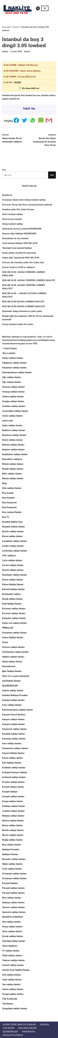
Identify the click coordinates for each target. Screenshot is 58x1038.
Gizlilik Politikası (13, 1035)
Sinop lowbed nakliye (12, 224)
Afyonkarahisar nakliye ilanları (17, 372)
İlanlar (16, 27)
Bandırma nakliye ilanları (14, 435)
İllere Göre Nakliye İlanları (19, 1024)
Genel (27, 51)
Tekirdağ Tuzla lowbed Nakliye (17, 248)
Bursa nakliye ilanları (12, 536)
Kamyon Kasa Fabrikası (13, 714)
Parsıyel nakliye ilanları (13, 893)
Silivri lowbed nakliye (12, 214)
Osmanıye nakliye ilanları (14, 878)
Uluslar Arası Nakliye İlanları (16, 970)
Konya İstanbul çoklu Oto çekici (17, 324)
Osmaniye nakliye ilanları (14, 873)
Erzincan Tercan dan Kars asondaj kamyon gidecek (27, 204)
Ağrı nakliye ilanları (11, 382)
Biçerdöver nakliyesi (12, 459)
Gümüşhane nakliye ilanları (15, 652)
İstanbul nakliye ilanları (13, 700)
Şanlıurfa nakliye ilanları (14, 912)
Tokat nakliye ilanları (12, 955)
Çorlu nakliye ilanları (12, 560)
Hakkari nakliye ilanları (13, 656)
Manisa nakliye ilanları (13, 820)
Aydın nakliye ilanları (12, 425)
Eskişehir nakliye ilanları (14, 618)
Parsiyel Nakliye (10, 883)
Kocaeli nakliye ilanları (13, 787)
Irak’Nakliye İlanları (11, 681)
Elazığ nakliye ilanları (12, 599)
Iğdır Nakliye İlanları (12, 671)
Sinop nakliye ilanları (12, 926)
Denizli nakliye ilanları (13, 570)
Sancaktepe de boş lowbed (15, 238)
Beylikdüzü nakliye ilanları (15, 454)
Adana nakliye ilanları (12, 358)
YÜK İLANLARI (9, 999)
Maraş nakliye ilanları (12, 825)
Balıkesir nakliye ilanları (13, 430)
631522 (17, 82)
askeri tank (7, 420)
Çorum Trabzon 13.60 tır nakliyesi (18, 267)
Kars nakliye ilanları (11, 743)
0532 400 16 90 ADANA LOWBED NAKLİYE (23, 301)
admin (5, 51)
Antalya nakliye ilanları (13, 401)
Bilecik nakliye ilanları (12, 464)
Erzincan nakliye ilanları (13, 608)
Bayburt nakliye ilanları (13, 449)
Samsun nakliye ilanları (13, 907)
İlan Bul (44, 1024)
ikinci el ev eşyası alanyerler (15, 676)
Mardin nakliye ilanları (13, 830)
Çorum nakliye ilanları (13, 565)
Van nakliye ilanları (11, 984)
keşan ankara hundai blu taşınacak (19, 253)
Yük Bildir (8, 1028)
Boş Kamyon (8, 497)
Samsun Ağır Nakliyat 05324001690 (19, 233)
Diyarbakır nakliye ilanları (14, 575)
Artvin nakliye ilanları (12, 416)
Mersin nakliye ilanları (13, 835)
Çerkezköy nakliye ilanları (14, 550)
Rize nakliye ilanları (11, 897)
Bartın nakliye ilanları (12, 440)
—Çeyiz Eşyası (9, 348)
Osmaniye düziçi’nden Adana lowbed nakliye (24, 200)
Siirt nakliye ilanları (11, 922)
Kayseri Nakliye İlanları (13, 753)
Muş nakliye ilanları (11, 844)
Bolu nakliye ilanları (11, 488)
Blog (4, 483)
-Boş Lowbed (8, 353)
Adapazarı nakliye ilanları (14, 363)
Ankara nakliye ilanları (13, 396)
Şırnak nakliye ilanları (12, 936)
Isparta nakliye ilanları (13, 690)
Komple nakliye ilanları (13, 796)
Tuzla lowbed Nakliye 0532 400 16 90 (19, 243)
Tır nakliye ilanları (10, 950)
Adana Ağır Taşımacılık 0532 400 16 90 (20, 257)
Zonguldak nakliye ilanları (14, 1008)
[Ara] (38, 8)
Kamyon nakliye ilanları (13, 724)
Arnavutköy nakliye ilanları (15, 411)
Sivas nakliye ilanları (12, 931)
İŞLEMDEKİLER (10, 685)
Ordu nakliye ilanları (12, 869)
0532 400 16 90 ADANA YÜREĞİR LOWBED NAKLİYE (28, 280)
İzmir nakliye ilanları (12, 705)
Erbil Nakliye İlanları (12, 603)
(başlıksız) (7, 195)
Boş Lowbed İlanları (12, 512)
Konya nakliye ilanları (12, 801)
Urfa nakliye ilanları (11, 975)
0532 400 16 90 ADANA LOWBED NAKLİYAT (23, 306)
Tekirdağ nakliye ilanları (13, 941)
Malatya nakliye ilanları (13, 815)
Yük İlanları (7, 1003)
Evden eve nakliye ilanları (14, 623)
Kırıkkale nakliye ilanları (13, 767)
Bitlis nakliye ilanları (12, 473)
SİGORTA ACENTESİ (12, 917)
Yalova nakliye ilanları (12, 989)
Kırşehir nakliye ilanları (13, 782)
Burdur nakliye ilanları (13, 531)
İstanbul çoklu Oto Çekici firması (18, 209)
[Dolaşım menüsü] (44, 8)
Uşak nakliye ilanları (12, 979)
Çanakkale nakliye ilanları (14, 541)
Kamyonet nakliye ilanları (14, 729)
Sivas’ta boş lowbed (12, 219)
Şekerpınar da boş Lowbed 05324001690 (21, 228)
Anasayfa (6, 27)
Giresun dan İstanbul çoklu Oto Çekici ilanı (23, 262)
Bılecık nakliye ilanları (12, 478)
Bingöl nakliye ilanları (12, 469)
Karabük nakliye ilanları (13, 734)
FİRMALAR (7, 628)
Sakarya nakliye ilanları (13, 902)
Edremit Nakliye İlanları (13, 589)
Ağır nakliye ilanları (11, 377)
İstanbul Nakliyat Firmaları (15, 695)
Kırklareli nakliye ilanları (14, 777)
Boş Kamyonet (9, 502)
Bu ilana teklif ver (30, 88)
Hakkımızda (28, 1031)
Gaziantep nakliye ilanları (14, 632)
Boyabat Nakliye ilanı (12, 522)
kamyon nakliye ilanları (13, 719)
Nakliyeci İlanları (10, 854)
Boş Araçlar (8, 493)
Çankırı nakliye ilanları (13, 546)
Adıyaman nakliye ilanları (14, 367)
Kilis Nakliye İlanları (11, 762)
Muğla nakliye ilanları (12, 840)
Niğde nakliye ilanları (12, 864)
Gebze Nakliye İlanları (12, 637)
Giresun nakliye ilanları (13, 647)
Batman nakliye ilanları (13, 444)
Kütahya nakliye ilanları (13, 806)
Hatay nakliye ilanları (12, 661)
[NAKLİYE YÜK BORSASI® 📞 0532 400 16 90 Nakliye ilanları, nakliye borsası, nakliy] (18, 8)
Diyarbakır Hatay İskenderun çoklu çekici (22, 311)
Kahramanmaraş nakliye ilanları (17, 709)
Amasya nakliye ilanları (13, 391)
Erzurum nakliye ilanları (13, 613)
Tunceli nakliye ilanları (13, 965)
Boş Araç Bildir (27, 1028)
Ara (4, 170)
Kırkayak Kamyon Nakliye (14, 772)
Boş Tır (5, 517)
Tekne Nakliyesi (9, 946)
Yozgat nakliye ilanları (13, 994)
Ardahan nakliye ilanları (13, 406)
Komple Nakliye (9, 791)
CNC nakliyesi (9, 555)
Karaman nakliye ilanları (14, 738)
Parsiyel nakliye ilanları (13, 888)
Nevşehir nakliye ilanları (13, 859)
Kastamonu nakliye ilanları (15, 748)
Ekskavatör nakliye (11, 594)
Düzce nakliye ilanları (12, 579)
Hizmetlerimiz (9, 666)
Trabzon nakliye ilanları (13, 960)
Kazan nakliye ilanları (12, 758)
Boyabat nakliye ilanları (13, 526)
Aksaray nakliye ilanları (13, 387)
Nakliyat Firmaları (10, 849)
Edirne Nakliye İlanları (13, 584)
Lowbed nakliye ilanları (13, 811)
